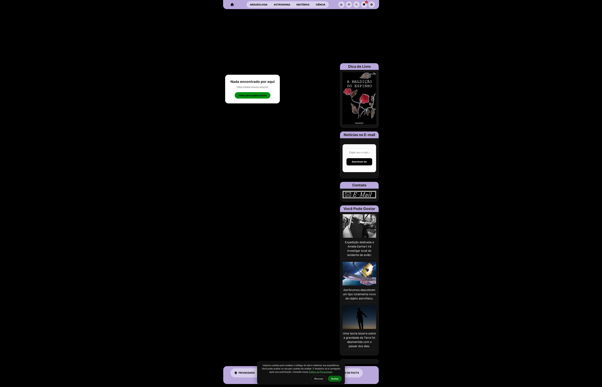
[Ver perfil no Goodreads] (349, 4)
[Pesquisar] (356, 4)
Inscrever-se (359, 161)
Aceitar (335, 378)
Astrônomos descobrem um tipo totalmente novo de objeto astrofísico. (359, 294)
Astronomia (282, 4)
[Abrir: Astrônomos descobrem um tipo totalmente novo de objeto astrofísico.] (359, 273)
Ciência (320, 4)
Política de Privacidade (320, 372)
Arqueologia (258, 4)
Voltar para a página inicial (252, 95)
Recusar (318, 378)
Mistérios (302, 4)
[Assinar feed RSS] (341, 4)
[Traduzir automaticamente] (371, 4)
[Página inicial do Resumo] (232, 4)
